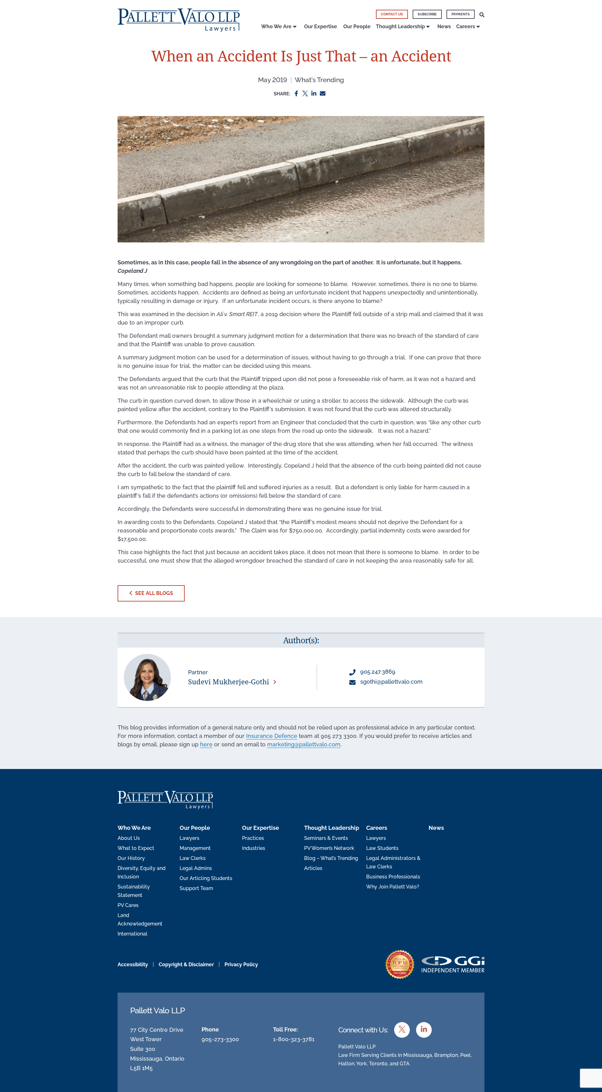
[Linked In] (314, 93)
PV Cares (128, 905)
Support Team (196, 888)
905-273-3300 (220, 1039)
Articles (313, 868)
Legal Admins (196, 868)
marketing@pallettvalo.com (304, 744)
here (206, 744)
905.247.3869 (377, 671)
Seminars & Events (326, 838)
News (444, 26)
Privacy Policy (241, 964)
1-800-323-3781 (293, 1039)
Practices (253, 838)
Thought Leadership (400, 26)
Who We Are (276, 26)
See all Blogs (153, 593)
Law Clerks (193, 858)
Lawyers (189, 838)
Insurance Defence (271, 736)
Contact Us (392, 14)
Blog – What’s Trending (331, 858)
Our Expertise (320, 26)
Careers (465, 26)
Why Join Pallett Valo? (392, 887)
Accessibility (133, 964)
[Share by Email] (322, 93)
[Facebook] (296, 93)
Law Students (382, 848)
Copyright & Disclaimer (186, 964)
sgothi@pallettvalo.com (391, 681)
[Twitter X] (305, 93)
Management (195, 848)
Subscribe (427, 14)
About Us (129, 838)
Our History (131, 858)
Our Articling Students (206, 878)
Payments (461, 14)
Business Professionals (393, 877)
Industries (253, 848)
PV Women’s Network (329, 848)
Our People (357, 26)
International (132, 934)
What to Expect (136, 848)
